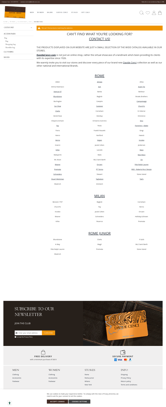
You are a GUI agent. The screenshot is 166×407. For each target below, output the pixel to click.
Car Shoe (57, 106)
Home (5, 22)
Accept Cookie (57, 401)
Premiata (57, 169)
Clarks (57, 111)
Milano (87, 381)
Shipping (124, 374)
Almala (99, 82)
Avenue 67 (58, 92)
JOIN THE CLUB (22, 323)
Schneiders (57, 174)
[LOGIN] (154, 12)
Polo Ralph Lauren (141, 164)
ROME (99, 75)
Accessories (22, 22)
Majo (141, 150)
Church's (141, 106)
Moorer (57, 164)
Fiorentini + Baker (141, 126)
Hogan (99, 140)
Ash (99, 87)
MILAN (99, 196)
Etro (141, 121)
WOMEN (13, 22)
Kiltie (58, 150)
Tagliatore (99, 179)
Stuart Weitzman (57, 179)
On (141, 160)
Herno (57, 140)
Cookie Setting (79, 401)
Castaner (99, 106)
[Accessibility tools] (9, 403)
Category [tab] (9, 28)
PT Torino (99, 169)
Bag (30, 22)
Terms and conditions (129, 385)
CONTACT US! (99, 39)
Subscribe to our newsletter (149, 2)
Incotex (141, 140)
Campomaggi (142, 101)
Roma (87, 374)
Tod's (142, 179)
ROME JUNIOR (99, 233)
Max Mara (141, 155)
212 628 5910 (14, 2)
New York (88, 385)
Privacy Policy (28, 337)
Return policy (126, 381)
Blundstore (57, 96)
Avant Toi (141, 87)
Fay (57, 126)
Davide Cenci (130, 62)
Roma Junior (89, 378)
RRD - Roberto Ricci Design (141, 169)
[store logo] (16, 12)
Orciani (99, 164)
